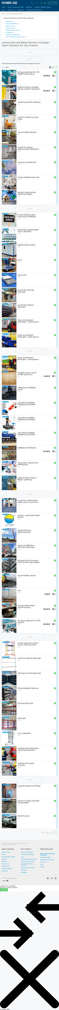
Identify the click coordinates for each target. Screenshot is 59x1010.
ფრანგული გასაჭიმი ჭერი (27, 162)
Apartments (5, 871)
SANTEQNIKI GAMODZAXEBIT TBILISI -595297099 (28, 231)
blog (3, 10)
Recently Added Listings (16, 7)
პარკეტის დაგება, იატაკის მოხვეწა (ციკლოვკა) (27, 373)
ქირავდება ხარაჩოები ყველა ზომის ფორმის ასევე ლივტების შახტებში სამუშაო (29, 562)
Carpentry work (10, 26)
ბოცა (19, 590)
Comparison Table (5, 1009)
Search (4, 854)
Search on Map (6, 852)
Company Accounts (45, 857)
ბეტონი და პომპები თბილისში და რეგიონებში (28, 802)
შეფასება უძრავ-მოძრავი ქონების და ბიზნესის (27, 193)
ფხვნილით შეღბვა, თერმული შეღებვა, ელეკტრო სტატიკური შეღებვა (29, 89)
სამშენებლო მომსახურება (27, 448)
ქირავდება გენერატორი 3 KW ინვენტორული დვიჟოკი (28, 73)
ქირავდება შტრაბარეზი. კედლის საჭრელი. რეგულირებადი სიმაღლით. (28, 607)
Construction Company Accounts (27, 864)
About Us (4, 859)
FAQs (41, 864)
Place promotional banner (28, 867)
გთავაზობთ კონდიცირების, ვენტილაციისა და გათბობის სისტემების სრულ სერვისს (28, 502)
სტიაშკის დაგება (24, 816)
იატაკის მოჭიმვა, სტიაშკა (27, 575)
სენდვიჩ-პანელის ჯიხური (27, 245)
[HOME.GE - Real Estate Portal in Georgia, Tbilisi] (9, 3)
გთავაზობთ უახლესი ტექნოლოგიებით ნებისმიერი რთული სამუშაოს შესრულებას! (29, 149)
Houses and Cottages (27, 852)
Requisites (24, 870)
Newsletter (24, 872)
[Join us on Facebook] (48, 878)
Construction (9, 32)
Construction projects (34, 10)
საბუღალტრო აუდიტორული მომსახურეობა (28, 464)
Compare (4, 889)
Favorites (29, 7)
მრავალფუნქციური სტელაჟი (28, 688)
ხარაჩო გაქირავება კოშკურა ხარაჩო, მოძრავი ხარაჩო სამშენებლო (28, 645)
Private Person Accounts (27, 861)
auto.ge (42, 866)
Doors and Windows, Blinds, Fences (15, 37)
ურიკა (20, 260)
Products (20, 10)
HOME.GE (14, 878)
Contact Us (11, 10)
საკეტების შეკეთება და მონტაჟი (29, 786)
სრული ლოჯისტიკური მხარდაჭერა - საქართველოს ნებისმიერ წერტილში (28, 322)
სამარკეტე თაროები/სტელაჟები (29, 673)
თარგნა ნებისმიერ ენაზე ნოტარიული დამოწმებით (27, 216)
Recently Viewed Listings (43, 7)
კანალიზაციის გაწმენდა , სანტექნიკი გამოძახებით (27, 418)
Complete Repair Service (12, 30)
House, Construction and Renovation (14, 13)
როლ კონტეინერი (24, 733)
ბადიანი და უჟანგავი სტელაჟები (29, 658)
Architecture (9, 21)
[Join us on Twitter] (52, 878)
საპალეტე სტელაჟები (25, 703)
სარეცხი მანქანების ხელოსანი (28, 177)
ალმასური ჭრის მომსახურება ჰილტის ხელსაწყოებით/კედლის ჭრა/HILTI (28, 750)
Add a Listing (52, 2)
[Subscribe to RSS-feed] (56, 878)
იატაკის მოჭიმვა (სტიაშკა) (27, 132)
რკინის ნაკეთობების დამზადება (29, 102)
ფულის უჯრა (22, 275)
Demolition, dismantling (12, 34)
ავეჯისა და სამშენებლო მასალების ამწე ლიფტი (26, 546)
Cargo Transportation (11, 23)
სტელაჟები (22, 718)
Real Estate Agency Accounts (29, 859)
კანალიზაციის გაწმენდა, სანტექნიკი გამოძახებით (26, 403)
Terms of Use (5, 864)
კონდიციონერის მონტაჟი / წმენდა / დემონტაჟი (27, 479)
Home (3, 7)
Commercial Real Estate (27, 854)
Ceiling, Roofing (10, 28)
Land (22, 857)
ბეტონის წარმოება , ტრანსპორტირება (25, 531)
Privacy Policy (6, 866)
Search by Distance (7, 868)
